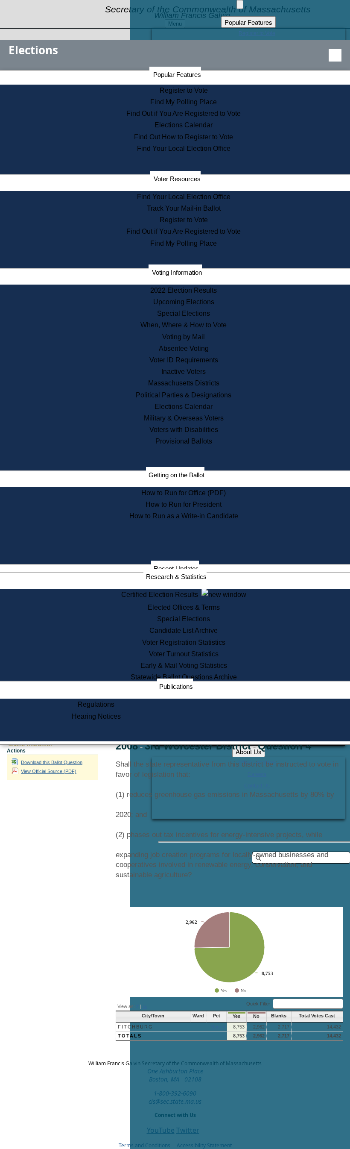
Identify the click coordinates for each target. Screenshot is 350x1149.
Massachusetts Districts (183, 383)
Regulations (96, 704)
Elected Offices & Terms (184, 607)
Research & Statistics (176, 576)
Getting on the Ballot (176, 475)
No (256, 1016)
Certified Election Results (161, 594)
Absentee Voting (184, 348)
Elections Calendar (184, 125)
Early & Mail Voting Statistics (183, 665)
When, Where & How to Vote (183, 325)
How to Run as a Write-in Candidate (183, 516)
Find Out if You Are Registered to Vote (183, 113)
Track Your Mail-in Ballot (184, 208)
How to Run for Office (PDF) (183, 493)
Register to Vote (184, 90)
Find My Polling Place (183, 102)
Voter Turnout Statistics (184, 654)
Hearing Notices (96, 716)
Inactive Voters (183, 371)
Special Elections (183, 313)
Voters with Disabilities (183, 429)
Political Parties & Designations (183, 395)
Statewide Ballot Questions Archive (184, 677)
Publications (176, 686)
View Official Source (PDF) (48, 771)
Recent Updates (176, 568)
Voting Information (177, 272)
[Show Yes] (221, 990)
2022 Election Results (183, 290)
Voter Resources (177, 178)
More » (217, 1026)
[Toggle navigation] (335, 55)
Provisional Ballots (183, 441)
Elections (33, 50)
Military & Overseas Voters (184, 418)
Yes (236, 1016)
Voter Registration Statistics (183, 642)
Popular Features (177, 74)
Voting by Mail (183, 337)
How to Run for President (184, 504)
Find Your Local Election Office (183, 148)
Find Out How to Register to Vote (183, 137)
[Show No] (240, 990)
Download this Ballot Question (51, 762)
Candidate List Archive (183, 630)
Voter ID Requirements (183, 360)
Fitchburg (135, 1026)
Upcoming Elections (183, 302)
